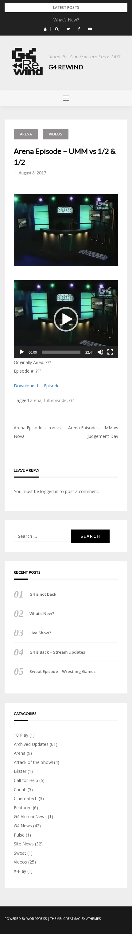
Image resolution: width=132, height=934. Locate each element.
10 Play (21, 735)
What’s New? (66, 20)
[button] (45, 29)
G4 (72, 400)
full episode (55, 400)
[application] (66, 319)
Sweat (20, 853)
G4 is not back (42, 594)
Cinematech (25, 798)
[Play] (22, 352)
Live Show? (40, 633)
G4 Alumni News (30, 816)
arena (35, 400)
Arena (26, 134)
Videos (55, 134)
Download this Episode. (37, 386)
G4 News (23, 826)
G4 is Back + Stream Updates (57, 652)
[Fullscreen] (110, 352)
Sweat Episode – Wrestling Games (62, 671)
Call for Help (26, 780)
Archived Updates (31, 744)
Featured (23, 808)
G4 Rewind (66, 66)
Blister (20, 771)
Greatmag (72, 919)
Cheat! (20, 789)
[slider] (61, 352)
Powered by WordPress (26, 919)
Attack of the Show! (33, 762)
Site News (24, 844)
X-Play (20, 871)
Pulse (19, 835)
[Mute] (100, 352)
